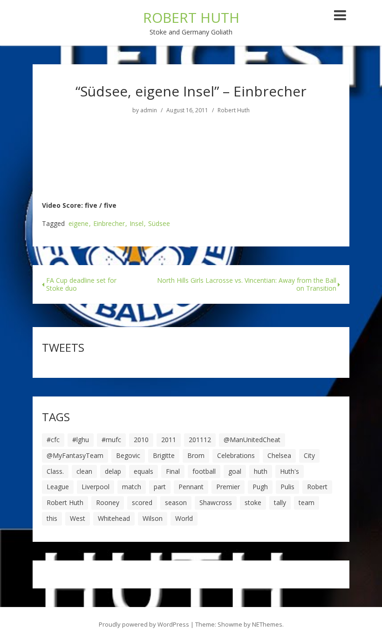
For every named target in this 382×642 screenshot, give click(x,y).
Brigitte (164, 455)
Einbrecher (109, 224)
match (131, 486)
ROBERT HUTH (191, 17)
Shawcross (215, 502)
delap (113, 471)
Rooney (107, 502)
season (176, 502)
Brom (196, 455)
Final (173, 471)
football (204, 471)
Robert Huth (234, 110)
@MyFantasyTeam (75, 455)
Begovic (128, 455)
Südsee (159, 224)
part (160, 486)
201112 (200, 439)
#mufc (111, 439)
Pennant (191, 486)
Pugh (260, 486)
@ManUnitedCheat (252, 439)
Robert (317, 486)
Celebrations (236, 455)
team (306, 502)
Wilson (153, 518)
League (58, 486)
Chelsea (279, 455)
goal (234, 471)
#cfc (53, 439)
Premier (228, 486)
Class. (55, 471)
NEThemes (267, 624)
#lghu (80, 439)
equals (143, 471)
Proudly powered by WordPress (144, 624)
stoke (253, 502)
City (309, 455)
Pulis (287, 486)
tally (280, 502)
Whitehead (114, 518)
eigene (78, 224)
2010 (141, 439)
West (77, 518)
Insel (136, 224)
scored (142, 502)
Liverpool (95, 486)
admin (148, 110)
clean (84, 471)
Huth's (289, 471)
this (52, 518)
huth (260, 471)
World (184, 518)
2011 (168, 439)
